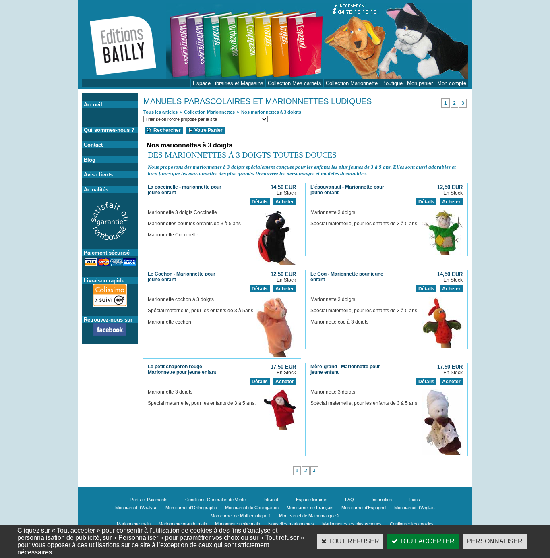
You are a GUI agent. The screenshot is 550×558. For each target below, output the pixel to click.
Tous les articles (160, 112)
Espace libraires (311, 499)
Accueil (93, 105)
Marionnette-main (134, 523)
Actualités (96, 190)
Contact (93, 145)
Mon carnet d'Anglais (414, 507)
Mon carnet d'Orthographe (191, 507)
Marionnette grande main (183, 523)
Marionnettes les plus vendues (352, 523)
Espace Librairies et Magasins (228, 83)
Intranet (270, 499)
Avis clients (98, 175)
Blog (89, 160)
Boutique (392, 83)
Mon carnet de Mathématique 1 (241, 515)
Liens (414, 499)
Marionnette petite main (237, 523)
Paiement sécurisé (107, 253)
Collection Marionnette (352, 83)
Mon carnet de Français (310, 507)
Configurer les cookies (412, 523)
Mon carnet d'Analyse (136, 507)
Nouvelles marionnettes (291, 523)
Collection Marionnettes (209, 112)
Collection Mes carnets (294, 83)
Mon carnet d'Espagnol (363, 507)
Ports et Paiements (148, 499)
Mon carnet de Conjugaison (252, 507)
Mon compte (451, 83)
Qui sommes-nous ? (109, 130)
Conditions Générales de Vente (215, 499)
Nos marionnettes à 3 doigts (271, 112)
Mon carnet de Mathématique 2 (309, 515)
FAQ (349, 499)
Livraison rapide (104, 281)
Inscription (382, 499)
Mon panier (420, 83)
